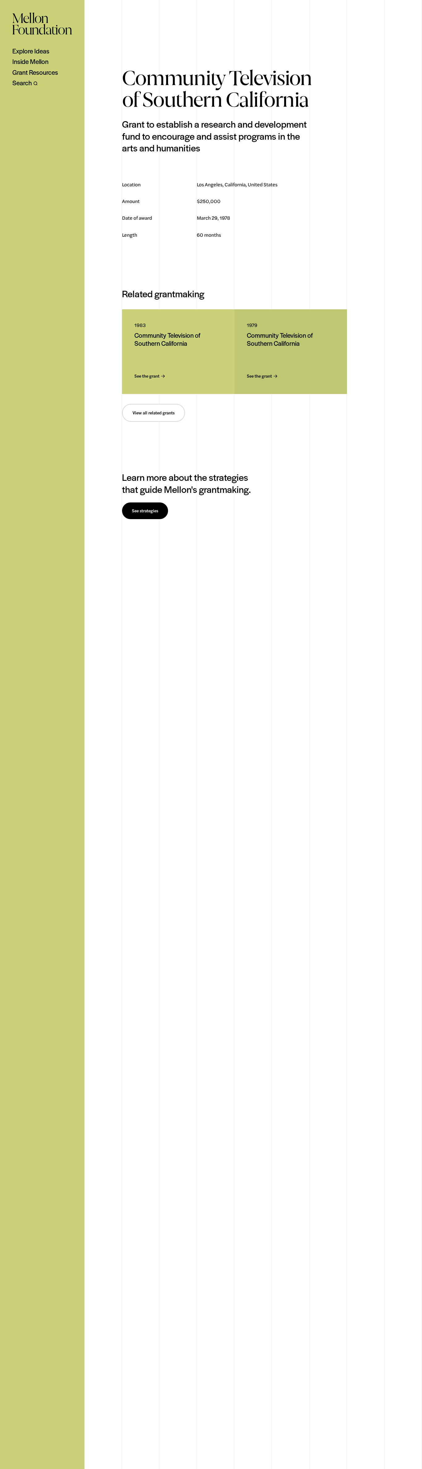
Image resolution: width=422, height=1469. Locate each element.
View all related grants (154, 413)
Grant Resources (35, 72)
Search (22, 83)
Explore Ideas (30, 51)
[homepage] (42, 23)
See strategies (145, 511)
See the (146, 376)
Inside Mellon (30, 61)
